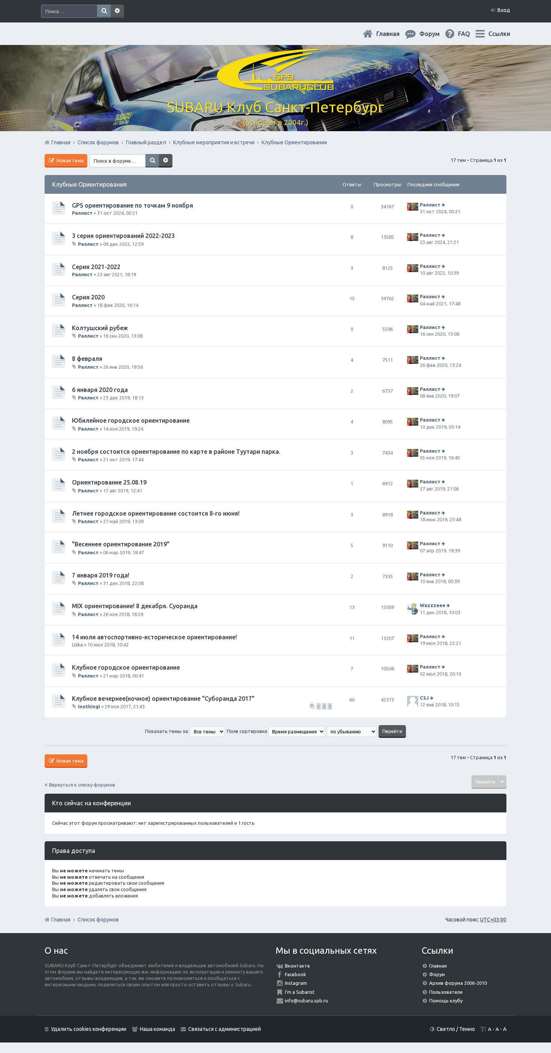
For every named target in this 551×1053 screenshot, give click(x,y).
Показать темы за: (167, 731)
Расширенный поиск (117, 11)
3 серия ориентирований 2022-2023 (123, 235)
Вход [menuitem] (503, 10)
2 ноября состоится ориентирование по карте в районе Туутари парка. (176, 451)
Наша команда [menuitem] (157, 1029)
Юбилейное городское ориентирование (131, 420)
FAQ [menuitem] (470, 33)
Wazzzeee (432, 605)
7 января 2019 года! (100, 575)
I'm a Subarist (299, 992)
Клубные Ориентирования (89, 184)
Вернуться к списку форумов (82, 784)
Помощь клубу (446, 1000)
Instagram (296, 983)
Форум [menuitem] (435, 33)
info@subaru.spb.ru (306, 1000)
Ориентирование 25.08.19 (109, 482)
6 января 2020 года (100, 389)
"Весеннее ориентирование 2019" (120, 544)
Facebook (295, 974)
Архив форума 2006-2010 (458, 983)
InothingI (89, 706)
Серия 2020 (88, 297)
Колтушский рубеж (100, 328)
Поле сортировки (247, 731)
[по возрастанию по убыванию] (352, 731)
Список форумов (98, 920)
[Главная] (275, 86)
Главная (394, 33)
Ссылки (499, 33)
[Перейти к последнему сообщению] (444, 204)
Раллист (82, 212)
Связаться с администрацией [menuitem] (224, 1029)
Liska (77, 644)
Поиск (104, 11)
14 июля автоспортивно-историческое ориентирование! (154, 637)
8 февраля (87, 358)
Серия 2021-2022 (96, 266)
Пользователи (446, 992)
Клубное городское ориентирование (126, 667)
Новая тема (69, 160)
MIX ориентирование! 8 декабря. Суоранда (135, 606)
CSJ (424, 697)
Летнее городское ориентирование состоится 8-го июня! (156, 513)
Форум (437, 974)
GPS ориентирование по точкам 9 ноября (132, 205)
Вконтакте (297, 965)
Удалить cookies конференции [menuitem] (88, 1029)
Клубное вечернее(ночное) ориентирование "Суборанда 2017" (163, 698)
